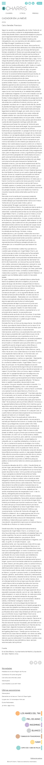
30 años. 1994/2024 (8, 705)
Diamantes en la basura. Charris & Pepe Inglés (16, 696)
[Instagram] (29, 3)
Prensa (35, 13)
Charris (9, 13)
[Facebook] (26, 3)
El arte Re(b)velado (8, 702)
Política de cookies (36, 758)
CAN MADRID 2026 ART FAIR (11, 684)
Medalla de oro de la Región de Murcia (14, 671)
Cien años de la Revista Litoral (11, 677)
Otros (22, 13)
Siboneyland (6, 681)
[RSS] (33, 3)
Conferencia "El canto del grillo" (11, 674)
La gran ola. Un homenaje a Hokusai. (13, 699)
